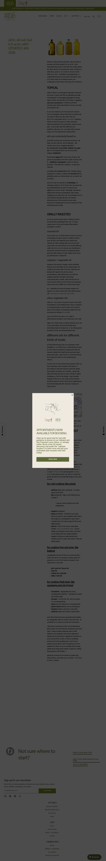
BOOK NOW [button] (53, 459)
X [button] (72, 395)
